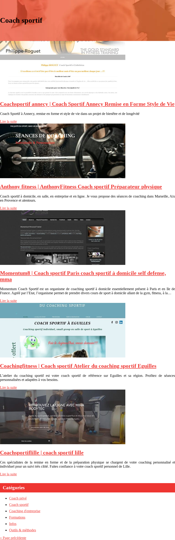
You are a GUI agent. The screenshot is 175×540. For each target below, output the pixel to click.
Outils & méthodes (22, 530)
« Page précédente (13, 538)
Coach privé (18, 498)
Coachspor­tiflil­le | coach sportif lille (42, 453)
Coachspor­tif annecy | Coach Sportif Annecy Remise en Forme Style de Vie (87, 104)
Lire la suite (8, 121)
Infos (12, 524)
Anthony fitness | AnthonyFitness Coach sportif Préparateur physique (81, 187)
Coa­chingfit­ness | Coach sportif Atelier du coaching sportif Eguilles (78, 366)
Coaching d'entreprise (24, 511)
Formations (17, 517)
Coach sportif (18, 505)
